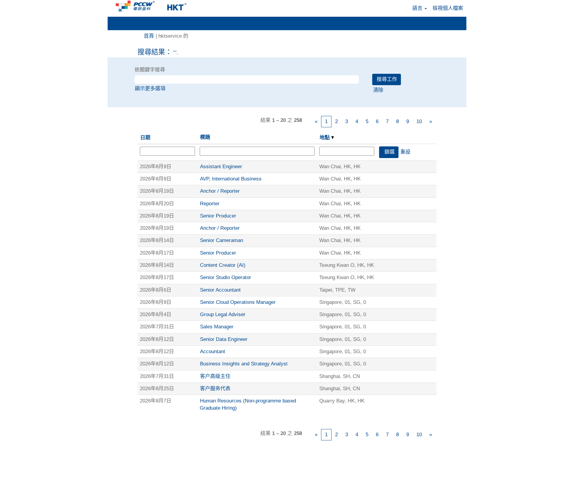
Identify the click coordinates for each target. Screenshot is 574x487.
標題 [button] (205, 137)
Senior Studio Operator (225, 277)
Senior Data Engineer (224, 339)
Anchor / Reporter (220, 191)
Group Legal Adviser (222, 314)
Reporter (209, 203)
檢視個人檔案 (448, 8)
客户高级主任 (215, 376)
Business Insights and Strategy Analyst (244, 364)
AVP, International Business (231, 179)
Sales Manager (216, 327)
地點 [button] (325, 137)
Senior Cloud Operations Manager (238, 302)
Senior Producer (218, 216)
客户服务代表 (215, 388)
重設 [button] (405, 152)
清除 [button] (378, 90)
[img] (152, 6)
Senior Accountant (220, 290)
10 (419, 121)
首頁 (149, 36)
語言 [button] (418, 8)
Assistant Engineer (221, 166)
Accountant (212, 351)
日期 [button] (145, 137)
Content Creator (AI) (222, 265)
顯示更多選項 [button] (150, 88)
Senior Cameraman (221, 240)
